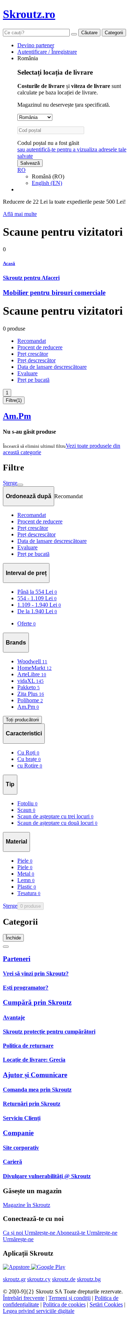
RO (21, 170)
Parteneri (16, 959)
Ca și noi (14, 1233)
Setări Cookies (106, 1304)
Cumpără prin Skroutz (37, 1002)
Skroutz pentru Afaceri (31, 278)
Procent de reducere (39, 347)
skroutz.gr (14, 1279)
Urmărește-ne (40, 1233)
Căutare (89, 32)
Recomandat (31, 341)
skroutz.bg (89, 1279)
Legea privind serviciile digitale (38, 1311)
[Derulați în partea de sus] (6, 947)
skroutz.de (63, 1279)
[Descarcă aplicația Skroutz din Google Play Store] (48, 1267)
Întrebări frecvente (23, 1298)
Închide (13, 938)
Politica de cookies (64, 1304)
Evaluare (27, 373)
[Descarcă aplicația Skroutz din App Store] (17, 1267)
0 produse (30, 906)
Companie (18, 1133)
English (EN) (47, 183)
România (27, 58)
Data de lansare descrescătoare (52, 367)
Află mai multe (20, 214)
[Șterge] (74, 34)
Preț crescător (32, 354)
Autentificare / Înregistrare (47, 52)
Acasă (9, 263)
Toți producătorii (22, 719)
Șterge (10, 483)
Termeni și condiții (69, 1298)
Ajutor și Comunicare (35, 1075)
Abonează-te (71, 1233)
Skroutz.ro (29, 14)
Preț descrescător (36, 360)
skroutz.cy (39, 1279)
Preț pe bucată (33, 380)
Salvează (30, 163)
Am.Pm (17, 416)
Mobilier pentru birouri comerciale (54, 292)
